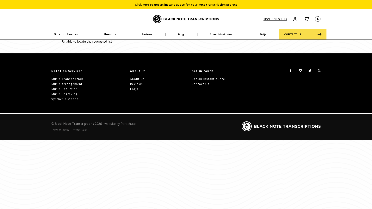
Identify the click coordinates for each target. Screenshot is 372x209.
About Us (109, 34)
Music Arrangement (67, 84)
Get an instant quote (208, 79)
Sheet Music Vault (222, 34)
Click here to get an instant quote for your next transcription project (186, 4)
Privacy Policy (80, 130)
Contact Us (200, 84)
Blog (181, 34)
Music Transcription (67, 79)
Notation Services (66, 34)
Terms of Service (60, 130)
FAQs (263, 34)
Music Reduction (64, 89)
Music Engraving (64, 94)
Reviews (147, 34)
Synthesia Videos (65, 99)
